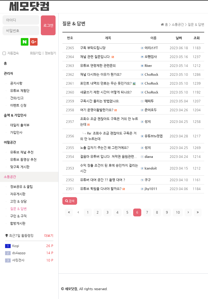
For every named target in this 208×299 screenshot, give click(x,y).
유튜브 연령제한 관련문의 (98, 65)
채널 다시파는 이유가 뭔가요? (101, 74)
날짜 (179, 38)
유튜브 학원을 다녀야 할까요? (102, 189)
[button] (69, 201)
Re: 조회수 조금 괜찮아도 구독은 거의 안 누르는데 (108, 136)
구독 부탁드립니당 (93, 48)
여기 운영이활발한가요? (98, 110)
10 (178, 212)
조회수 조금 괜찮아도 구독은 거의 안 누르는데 (109, 121)
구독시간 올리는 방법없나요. (100, 101)
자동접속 (12, 53)
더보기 (48, 235)
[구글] (34, 42)
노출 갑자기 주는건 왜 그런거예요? (104, 148)
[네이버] (24, 42)
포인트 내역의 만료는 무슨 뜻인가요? (106, 83)
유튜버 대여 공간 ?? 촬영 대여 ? (102, 180)
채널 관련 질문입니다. (97, 57)
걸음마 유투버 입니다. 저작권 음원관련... (108, 156)
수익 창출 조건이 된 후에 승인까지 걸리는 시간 (109, 168)
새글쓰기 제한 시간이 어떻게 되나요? (106, 92)
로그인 (48, 25)
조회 (197, 38)
